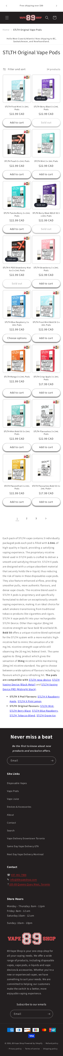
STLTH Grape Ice (46, 715)
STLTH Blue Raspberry (45, 710)
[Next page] (46, 518)
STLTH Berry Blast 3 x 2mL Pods (46, 108)
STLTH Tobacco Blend (22, 715)
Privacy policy (15, 1048)
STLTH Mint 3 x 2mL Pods (46, 161)
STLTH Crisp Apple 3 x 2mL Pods (46, 378)
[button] (7, 18)
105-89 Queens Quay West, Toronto (29, 884)
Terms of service (32, 1048)
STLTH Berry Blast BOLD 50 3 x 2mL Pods (46, 214)
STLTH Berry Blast (20, 710)
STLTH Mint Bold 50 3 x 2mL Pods (17, 432)
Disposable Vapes (17, 783)
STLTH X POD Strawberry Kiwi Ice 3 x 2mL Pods (17, 269)
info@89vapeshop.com (23, 879)
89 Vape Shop (18, 1043)
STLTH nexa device (40, 679)
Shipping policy (50, 1048)
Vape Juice (13, 798)
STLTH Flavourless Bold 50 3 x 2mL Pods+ (46, 487)
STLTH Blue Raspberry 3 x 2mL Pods (17, 323)
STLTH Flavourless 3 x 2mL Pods (46, 432)
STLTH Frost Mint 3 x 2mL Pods (17, 108)
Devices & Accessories (19, 806)
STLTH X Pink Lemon (29, 701)
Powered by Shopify (33, 1043)
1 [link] (17, 518)
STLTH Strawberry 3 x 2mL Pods (46, 269)
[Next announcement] (56, 6)
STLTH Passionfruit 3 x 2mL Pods (17, 487)
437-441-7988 (18, 874)
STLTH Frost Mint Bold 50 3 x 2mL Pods (46, 323)
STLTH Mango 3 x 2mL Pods (17, 376)
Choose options (17, 338)
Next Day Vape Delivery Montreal (25, 854)
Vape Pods (13, 791)
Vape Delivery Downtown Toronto (26, 838)
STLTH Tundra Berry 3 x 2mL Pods (17, 214)
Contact (11, 822)
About (10, 814)
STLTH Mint (47, 706)
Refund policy (52, 1043)
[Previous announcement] (6, 6)
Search (11, 830)
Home (6, 29)
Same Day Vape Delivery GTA (23, 846)
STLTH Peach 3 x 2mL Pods (16, 161)
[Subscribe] (52, 761)
